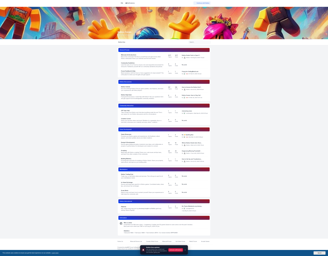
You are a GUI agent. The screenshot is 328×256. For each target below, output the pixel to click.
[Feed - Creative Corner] (165, 120)
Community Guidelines (128, 63)
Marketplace (123, 169)
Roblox (188, 57)
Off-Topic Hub (125, 110)
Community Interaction (127, 105)
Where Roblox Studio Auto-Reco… (192, 143)
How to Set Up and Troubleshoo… (192, 159)
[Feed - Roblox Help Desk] (165, 96)
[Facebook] (124, 241)
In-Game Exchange (127, 182)
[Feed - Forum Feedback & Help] (165, 72)
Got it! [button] (319, 253)
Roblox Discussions (126, 82)
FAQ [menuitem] (122, 3)
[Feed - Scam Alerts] (165, 192)
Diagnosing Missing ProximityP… (191, 151)
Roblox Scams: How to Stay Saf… (191, 95)
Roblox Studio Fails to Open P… (191, 55)
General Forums (124, 50)
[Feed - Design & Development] (165, 144)
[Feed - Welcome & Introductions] (165, 56)
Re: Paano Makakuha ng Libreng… (192, 206)
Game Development (126, 129)
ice (187, 73)
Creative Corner (126, 118)
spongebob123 (190, 208)
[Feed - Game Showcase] (165, 136)
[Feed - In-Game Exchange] (165, 184)
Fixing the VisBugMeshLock (190, 71)
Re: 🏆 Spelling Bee (187, 134)
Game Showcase (126, 134)
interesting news (187, 111)
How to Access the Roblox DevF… (192, 87)
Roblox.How (121, 249)
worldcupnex (189, 113)
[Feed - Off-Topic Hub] (165, 112)
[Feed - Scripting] (165, 152)
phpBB (127, 247)
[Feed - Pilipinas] (165, 208)
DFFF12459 (174, 232)
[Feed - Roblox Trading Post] (165, 176)
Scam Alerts (124, 190)
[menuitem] (130, 3)
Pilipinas (123, 206)
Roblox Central (125, 86)
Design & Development (128, 142)
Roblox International (126, 201)
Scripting (124, 150)
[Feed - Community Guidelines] (165, 64)
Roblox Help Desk (126, 95)
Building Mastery (126, 158)
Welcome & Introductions (128, 55)
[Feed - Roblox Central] (165, 88)
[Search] (205, 42)
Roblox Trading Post (127, 174)
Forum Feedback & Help (128, 71)
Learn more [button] (55, 253)
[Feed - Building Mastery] (165, 160)
